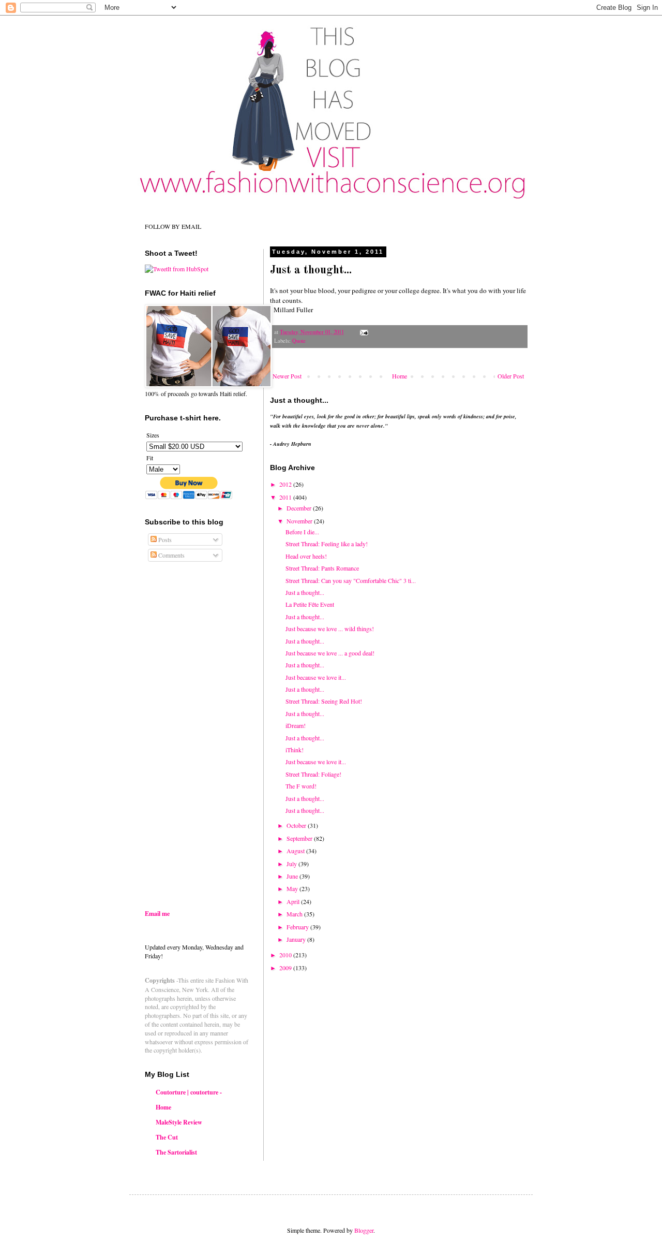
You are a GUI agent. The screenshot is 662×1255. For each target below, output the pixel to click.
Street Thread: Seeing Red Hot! (323, 701)
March (295, 914)
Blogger (363, 1230)
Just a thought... (304, 592)
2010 (286, 955)
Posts (164, 539)
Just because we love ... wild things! (329, 628)
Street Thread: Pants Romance (322, 568)
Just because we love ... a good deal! (329, 653)
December (300, 508)
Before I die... (302, 532)
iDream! (295, 725)
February (298, 927)
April (294, 901)
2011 (286, 497)
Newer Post (287, 376)
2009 (286, 968)
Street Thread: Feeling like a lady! (326, 543)
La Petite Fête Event (309, 604)
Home (399, 376)
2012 (286, 484)
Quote (299, 340)
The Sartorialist (176, 1152)
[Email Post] (363, 331)
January (297, 939)
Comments (171, 555)
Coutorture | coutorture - (189, 1092)
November (300, 521)
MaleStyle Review (179, 1122)
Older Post (511, 376)
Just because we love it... (315, 677)
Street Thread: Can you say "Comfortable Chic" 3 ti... (350, 580)
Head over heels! (306, 556)
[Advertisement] (232, 819)
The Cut (167, 1137)
